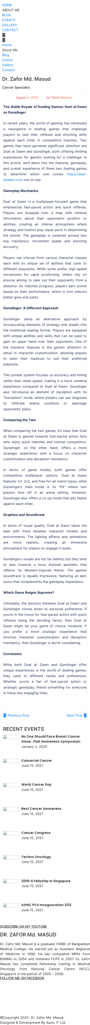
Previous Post (17, 715)
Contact (10, 30)
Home (7, 5)
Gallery (9, 25)
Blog (6, 15)
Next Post (75, 715)
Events (8, 20)
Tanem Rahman (61, 97)
